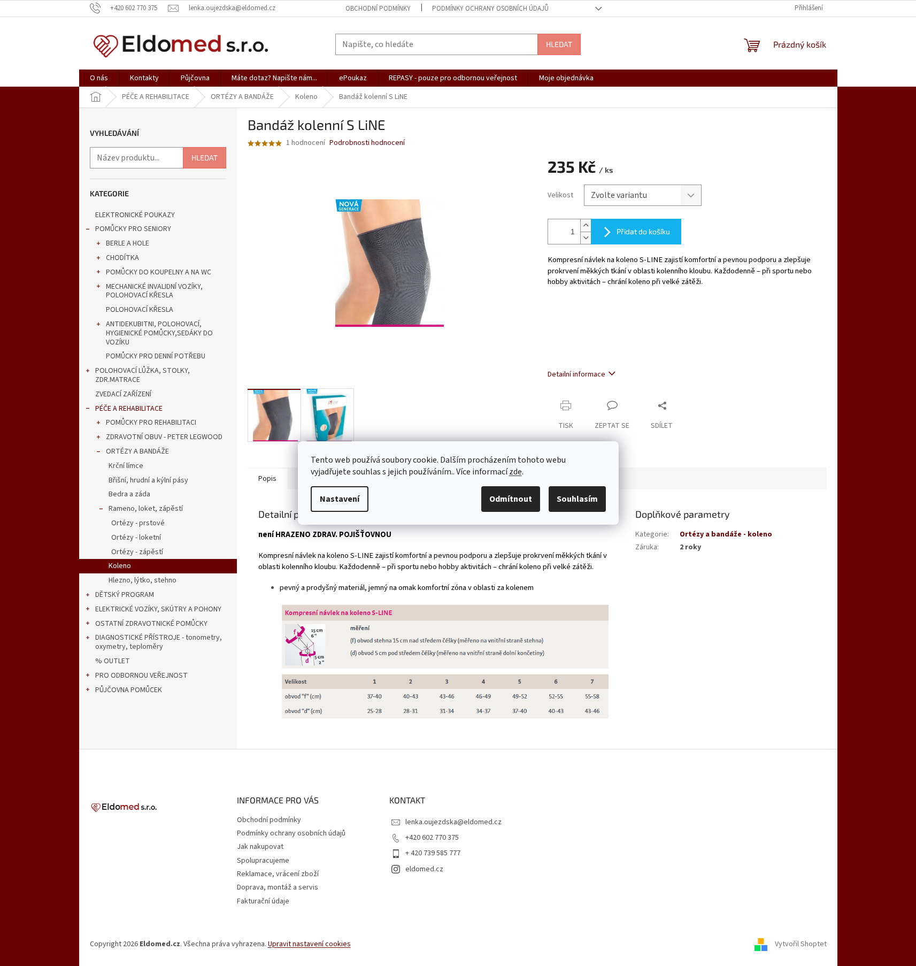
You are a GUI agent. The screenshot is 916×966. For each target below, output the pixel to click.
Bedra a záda (129, 494)
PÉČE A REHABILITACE (129, 408)
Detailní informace (576, 374)
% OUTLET (112, 661)
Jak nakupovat (260, 846)
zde (515, 472)
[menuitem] (99, 78)
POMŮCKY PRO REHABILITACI (151, 422)
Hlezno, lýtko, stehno (142, 580)
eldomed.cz (424, 869)
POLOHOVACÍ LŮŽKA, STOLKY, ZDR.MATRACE (142, 375)
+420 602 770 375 (432, 837)
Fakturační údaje (263, 901)
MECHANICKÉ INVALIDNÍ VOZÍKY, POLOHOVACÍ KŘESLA (154, 291)
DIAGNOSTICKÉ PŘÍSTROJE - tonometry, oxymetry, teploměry (158, 642)
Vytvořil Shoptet (801, 944)
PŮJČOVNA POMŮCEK (128, 690)
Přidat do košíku (643, 231)
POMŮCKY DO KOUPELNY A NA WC (158, 272)
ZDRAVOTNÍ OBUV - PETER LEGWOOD (164, 437)
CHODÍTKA (122, 257)
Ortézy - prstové (138, 523)
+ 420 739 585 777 (432, 853)
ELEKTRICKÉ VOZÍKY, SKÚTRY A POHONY (158, 609)
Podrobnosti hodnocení (367, 143)
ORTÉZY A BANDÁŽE (137, 451)
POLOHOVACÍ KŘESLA (139, 309)
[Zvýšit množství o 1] (585, 225)
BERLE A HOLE (127, 243)
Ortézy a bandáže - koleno (726, 534)
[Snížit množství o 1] (585, 238)
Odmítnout (510, 499)
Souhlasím (577, 499)
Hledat (559, 44)
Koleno (120, 566)
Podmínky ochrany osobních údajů (490, 8)
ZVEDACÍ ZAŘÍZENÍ (123, 394)
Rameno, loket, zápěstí (146, 508)
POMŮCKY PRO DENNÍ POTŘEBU (155, 356)
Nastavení (339, 499)
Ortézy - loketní (136, 537)
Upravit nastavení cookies (309, 944)
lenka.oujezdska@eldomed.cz (453, 822)
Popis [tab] (267, 478)
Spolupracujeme (263, 860)
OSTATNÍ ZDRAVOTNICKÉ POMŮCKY (151, 623)
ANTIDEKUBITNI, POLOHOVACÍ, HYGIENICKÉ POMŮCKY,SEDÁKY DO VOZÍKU (159, 333)
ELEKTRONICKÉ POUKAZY (135, 215)
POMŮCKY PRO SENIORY (133, 229)
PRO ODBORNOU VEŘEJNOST (141, 675)
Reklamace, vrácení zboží (278, 874)
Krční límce (126, 466)
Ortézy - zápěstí (137, 552)
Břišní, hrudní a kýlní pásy (148, 480)
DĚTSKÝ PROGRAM (124, 594)
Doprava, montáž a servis (277, 887)
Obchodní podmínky (378, 8)
